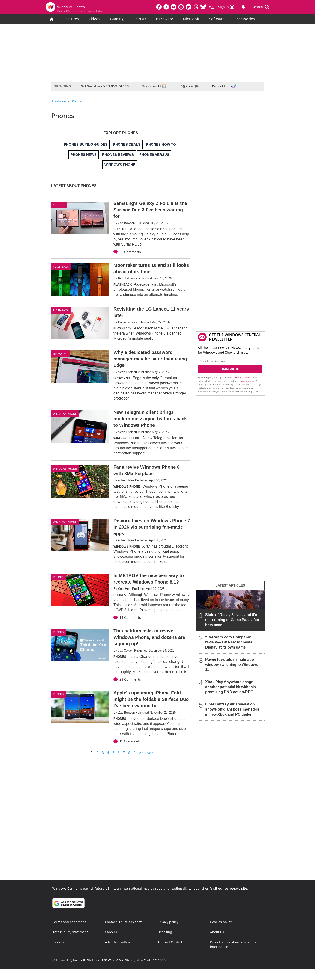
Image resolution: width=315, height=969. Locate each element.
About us (217, 932)
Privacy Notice (247, 380)
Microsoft (191, 18)
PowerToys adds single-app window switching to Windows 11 (231, 665)
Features (71, 18)
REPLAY (139, 18)
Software (217, 18)
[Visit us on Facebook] (159, 7)
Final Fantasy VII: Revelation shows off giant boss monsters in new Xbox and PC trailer (232, 709)
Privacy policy (168, 922)
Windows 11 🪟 (154, 86)
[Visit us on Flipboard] (188, 7)
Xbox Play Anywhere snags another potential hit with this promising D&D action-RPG (230, 687)
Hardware (164, 18)
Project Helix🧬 (224, 86)
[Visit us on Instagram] (181, 7)
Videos (94, 18)
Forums (58, 942)
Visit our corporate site (228, 888)
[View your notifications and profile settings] (243, 7)
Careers (111, 932)
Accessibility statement (70, 932)
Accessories (244, 18)
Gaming (117, 18)
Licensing (165, 932)
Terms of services (242, 377)
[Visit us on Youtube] (173, 7)
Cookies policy (221, 922)
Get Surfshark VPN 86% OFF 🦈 (105, 86)
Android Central (170, 942)
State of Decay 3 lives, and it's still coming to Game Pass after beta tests (232, 620)
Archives (146, 753)
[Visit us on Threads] (196, 7)
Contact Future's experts (124, 922)
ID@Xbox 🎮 (189, 86)
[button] (260, 7)
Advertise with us (118, 942)
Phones (77, 101)
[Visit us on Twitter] (166, 7)
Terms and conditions (69, 922)
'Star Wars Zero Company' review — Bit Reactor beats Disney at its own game (228, 642)
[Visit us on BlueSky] (203, 7)
